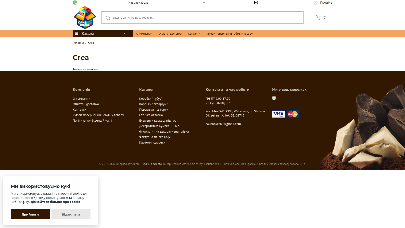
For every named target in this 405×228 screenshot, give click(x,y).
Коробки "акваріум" (153, 104)
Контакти (194, 33)
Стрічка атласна (151, 115)
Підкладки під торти (153, 109)
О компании (144, 33)
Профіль (326, 2)
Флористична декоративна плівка (164, 131)
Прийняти (30, 214)
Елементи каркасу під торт (158, 120)
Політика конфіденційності (92, 120)
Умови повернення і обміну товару (230, 33)
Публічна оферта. (151, 164)
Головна (78, 43)
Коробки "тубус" (150, 98)
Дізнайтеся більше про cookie (55, 202)
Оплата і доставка (170, 33)
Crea (91, 43)
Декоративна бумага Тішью (159, 126)
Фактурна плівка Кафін (156, 137)
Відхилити (71, 214)
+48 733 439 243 (138, 2)
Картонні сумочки (152, 142)
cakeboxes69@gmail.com (223, 124)
